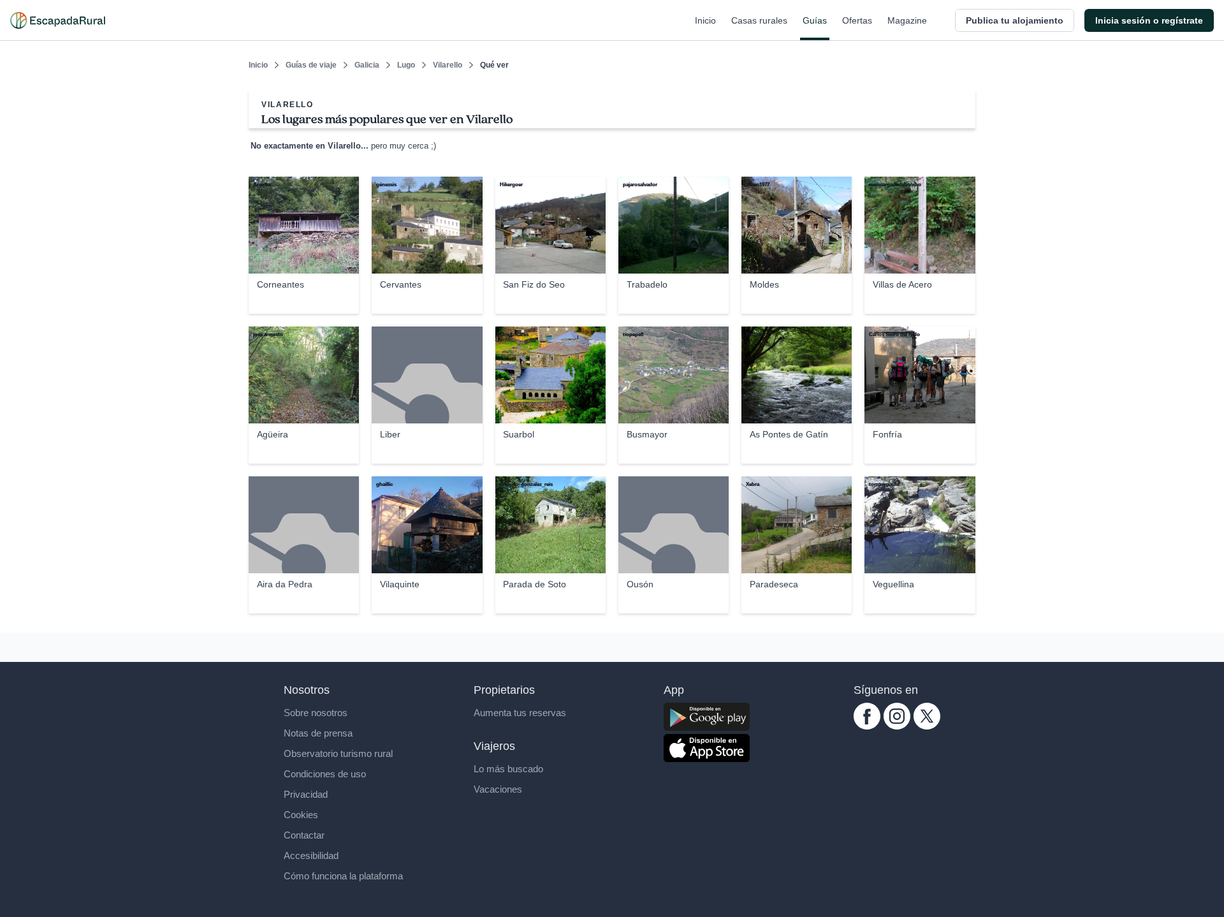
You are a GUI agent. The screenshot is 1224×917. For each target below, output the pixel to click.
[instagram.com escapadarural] (897, 726)
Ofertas (857, 20)
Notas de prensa (318, 733)
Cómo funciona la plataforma (343, 875)
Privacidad (306, 794)
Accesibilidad (311, 855)
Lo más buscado (508, 768)
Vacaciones (498, 789)
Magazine (907, 20)
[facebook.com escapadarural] (867, 726)
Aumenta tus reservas (520, 712)
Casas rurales (759, 20)
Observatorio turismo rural (338, 753)
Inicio (705, 20)
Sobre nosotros (315, 712)
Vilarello (447, 65)
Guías (815, 20)
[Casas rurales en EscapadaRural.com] (57, 20)
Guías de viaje (311, 65)
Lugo (406, 65)
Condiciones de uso (325, 773)
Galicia (366, 65)
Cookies (301, 814)
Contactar (304, 835)
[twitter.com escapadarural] (927, 726)
